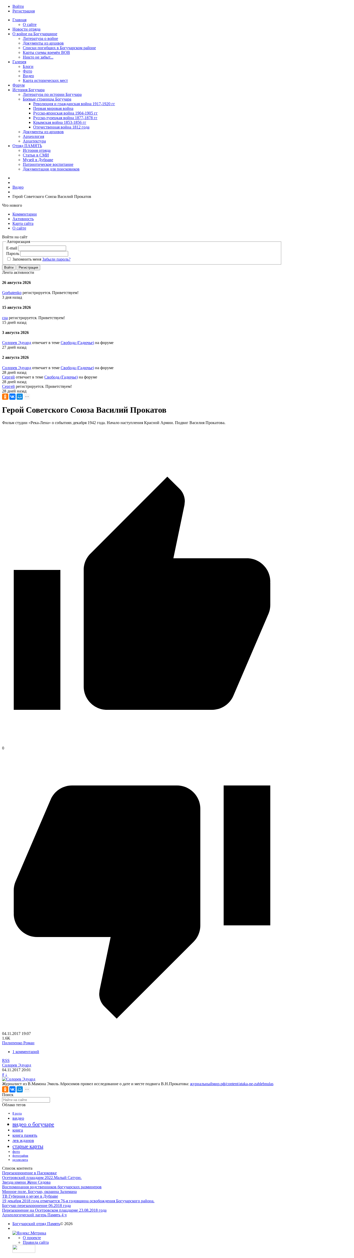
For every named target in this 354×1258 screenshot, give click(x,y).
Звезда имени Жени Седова (26, 1182)
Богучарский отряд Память (36, 1223)
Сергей (8, 377)
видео (18, 1118)
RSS (6, 1060)
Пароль (12, 253)
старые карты (27, 1146)
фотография (20, 1155)
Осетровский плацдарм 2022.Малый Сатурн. (42, 1177)
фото (16, 1152)
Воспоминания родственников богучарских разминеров (52, 1187)
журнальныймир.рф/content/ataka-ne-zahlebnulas (231, 1084)
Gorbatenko (12, 292)
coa (5, 318)
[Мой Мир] (20, 397)
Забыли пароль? (56, 259)
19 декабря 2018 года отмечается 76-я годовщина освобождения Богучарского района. (78, 1201)
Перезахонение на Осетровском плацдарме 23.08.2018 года (54, 1210)
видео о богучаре (33, 1124)
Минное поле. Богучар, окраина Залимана (39, 1191)
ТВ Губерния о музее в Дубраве (30, 1196)
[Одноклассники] (5, 397)
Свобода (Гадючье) (77, 342)
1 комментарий (25, 1051)
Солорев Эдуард (16, 342)
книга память (24, 1135)
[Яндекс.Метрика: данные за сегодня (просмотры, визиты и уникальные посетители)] (29, 1233)
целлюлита (20, 1160)
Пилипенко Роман (18, 1043)
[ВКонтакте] (12, 397)
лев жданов (23, 1140)
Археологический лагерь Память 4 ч (34, 1215)
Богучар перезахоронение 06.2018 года (36, 1205)
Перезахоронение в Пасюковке (29, 1173)
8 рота (17, 1113)
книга (17, 1130)
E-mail (11, 248)
